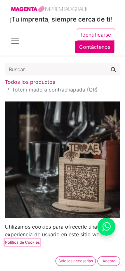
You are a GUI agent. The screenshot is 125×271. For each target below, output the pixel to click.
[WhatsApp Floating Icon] (106, 227)
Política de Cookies (22, 242)
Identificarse (96, 34)
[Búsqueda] (113, 69)
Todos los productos (30, 82)
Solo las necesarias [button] (75, 260)
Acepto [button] (109, 260)
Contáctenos (94, 47)
